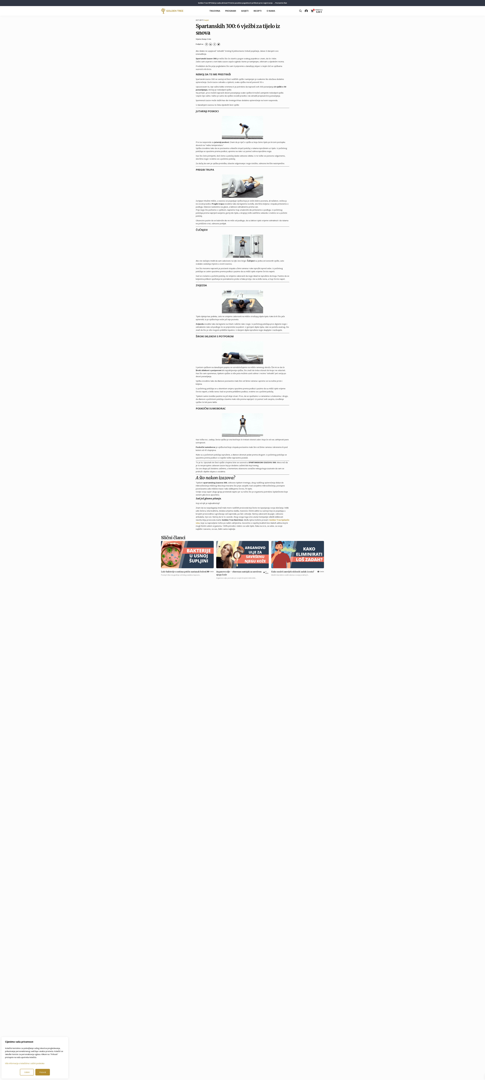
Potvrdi (42, 1072)
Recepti (258, 10)
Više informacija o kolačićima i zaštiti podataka (24, 1063)
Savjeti (245, 10)
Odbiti (27, 1072)
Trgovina (214, 10)
